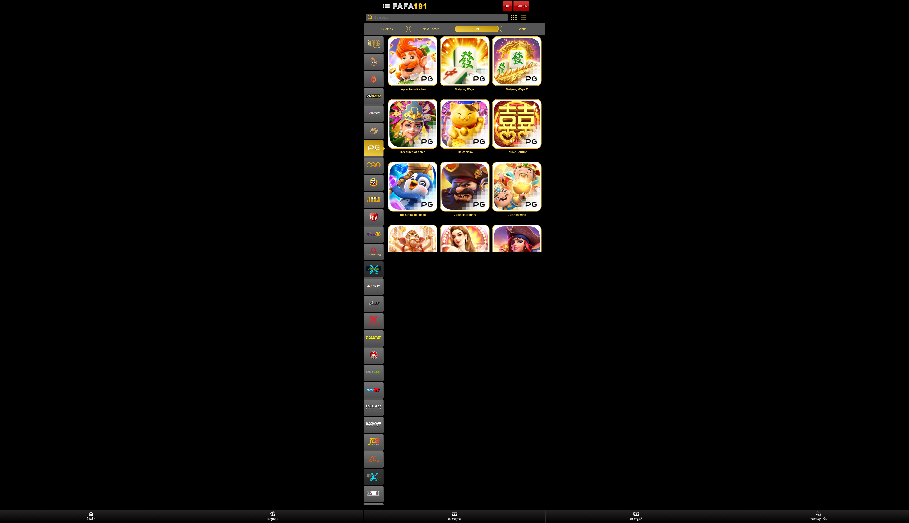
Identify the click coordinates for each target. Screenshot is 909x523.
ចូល (507, 6)
